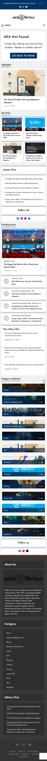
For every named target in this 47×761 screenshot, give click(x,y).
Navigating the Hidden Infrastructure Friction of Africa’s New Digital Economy (34, 159)
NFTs (8, 683)
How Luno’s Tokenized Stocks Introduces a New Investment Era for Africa (21, 334)
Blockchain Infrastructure (14, 94)
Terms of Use (23, 757)
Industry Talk (31, 151)
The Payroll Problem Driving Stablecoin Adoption (10, 158)
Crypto (8, 651)
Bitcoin (8, 642)
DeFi (28, 94)
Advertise (35, 754)
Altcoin (8, 633)
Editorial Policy (14, 754)
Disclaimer (25, 754)
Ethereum (9, 660)
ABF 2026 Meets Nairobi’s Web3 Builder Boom (34, 135)
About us (12, 751)
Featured (7, 129)
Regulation (10, 687)
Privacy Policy (33, 751)
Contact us (22, 751)
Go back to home (23, 55)
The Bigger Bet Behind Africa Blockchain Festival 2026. (19, 3)
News (13, 129)
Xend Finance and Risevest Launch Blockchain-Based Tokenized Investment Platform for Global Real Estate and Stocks (24, 350)
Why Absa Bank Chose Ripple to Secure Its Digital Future (24, 365)
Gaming (9, 669)
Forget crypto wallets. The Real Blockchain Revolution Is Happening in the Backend (27, 319)
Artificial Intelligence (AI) (15, 637)
